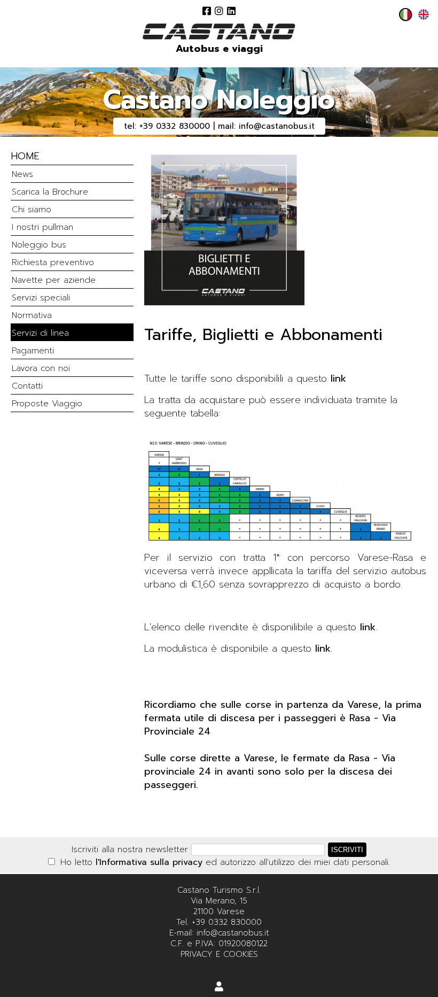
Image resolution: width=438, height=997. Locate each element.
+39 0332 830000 (174, 126)
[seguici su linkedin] (231, 11)
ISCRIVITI (347, 850)
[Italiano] (403, 17)
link (338, 378)
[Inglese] (421, 17)
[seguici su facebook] (206, 11)
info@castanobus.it (277, 126)
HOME (25, 156)
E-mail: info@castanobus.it (219, 933)
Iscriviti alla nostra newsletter (130, 849)
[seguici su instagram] (219, 11)
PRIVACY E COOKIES (219, 954)
